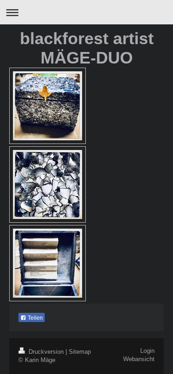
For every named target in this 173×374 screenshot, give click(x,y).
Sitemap (80, 352)
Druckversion (46, 352)
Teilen (34, 318)
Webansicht (139, 359)
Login (147, 351)
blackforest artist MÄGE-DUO (87, 48)
